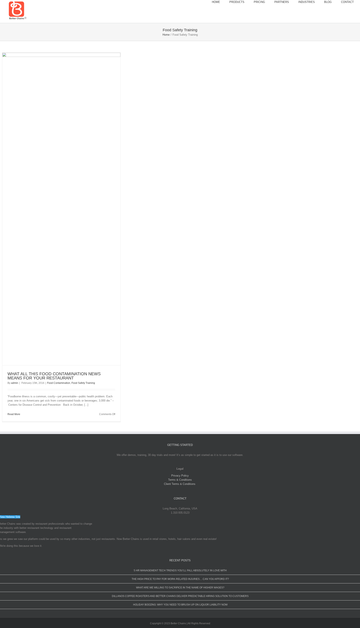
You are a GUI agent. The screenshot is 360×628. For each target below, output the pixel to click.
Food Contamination (58, 383)
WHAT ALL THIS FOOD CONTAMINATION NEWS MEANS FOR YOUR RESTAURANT (54, 376)
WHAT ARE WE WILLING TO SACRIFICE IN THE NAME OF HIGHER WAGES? (180, 587)
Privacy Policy (180, 475)
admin (14, 383)
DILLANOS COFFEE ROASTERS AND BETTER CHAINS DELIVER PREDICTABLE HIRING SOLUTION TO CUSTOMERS (180, 596)
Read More (14, 414)
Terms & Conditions (180, 479)
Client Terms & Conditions (180, 483)
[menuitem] (220, 2)
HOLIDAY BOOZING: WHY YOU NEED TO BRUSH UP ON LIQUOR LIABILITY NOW (180, 604)
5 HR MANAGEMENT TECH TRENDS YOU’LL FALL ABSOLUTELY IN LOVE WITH (180, 570)
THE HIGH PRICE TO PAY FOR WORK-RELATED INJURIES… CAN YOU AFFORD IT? (180, 579)
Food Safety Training (83, 383)
